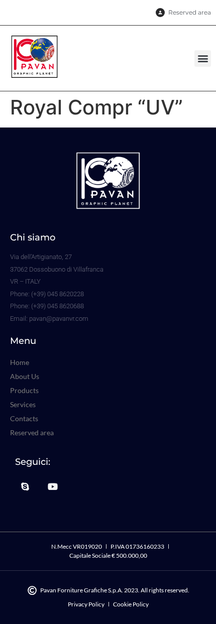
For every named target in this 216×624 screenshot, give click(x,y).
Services (23, 404)
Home (19, 362)
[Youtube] (53, 486)
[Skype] (25, 486)
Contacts (24, 418)
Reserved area (32, 432)
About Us (24, 376)
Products (24, 390)
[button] (202, 58)
